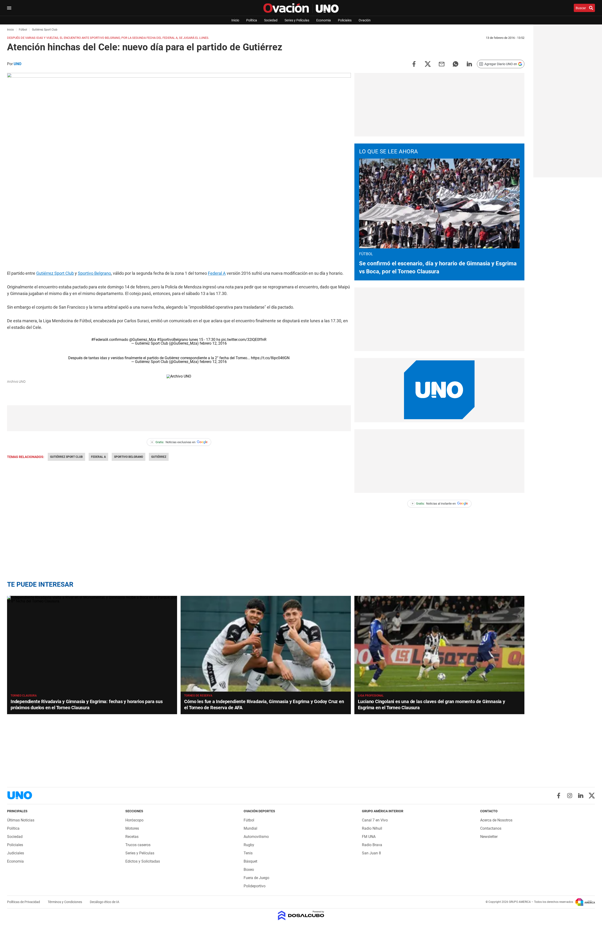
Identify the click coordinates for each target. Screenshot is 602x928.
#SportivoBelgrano (172, 339)
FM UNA (369, 836)
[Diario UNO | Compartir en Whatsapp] (455, 63)
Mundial (250, 828)
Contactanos (490, 828)
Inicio (235, 20)
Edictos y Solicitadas (142, 861)
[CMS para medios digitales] (301, 916)
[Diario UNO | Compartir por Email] (441, 63)
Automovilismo (256, 836)
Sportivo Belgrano (94, 273)
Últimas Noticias (20, 820)
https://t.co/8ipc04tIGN (270, 358)
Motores (132, 828)
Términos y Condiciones (65, 902)
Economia (323, 20)
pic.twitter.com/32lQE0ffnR (243, 339)
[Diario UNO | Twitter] (592, 795)
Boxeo (249, 869)
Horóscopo (134, 820)
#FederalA (99, 339)
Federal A (217, 273)
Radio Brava (372, 845)
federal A (98, 456)
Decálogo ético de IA (104, 902)
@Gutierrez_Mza (142, 339)
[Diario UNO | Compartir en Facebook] (414, 63)
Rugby (249, 845)
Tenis (248, 853)
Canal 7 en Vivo (375, 820)
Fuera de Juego (256, 878)
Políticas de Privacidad (24, 902)
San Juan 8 (371, 853)
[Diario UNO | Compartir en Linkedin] (469, 63)
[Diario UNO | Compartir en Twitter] (428, 63)
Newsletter (489, 836)
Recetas (132, 836)
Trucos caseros (137, 845)
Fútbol (249, 820)
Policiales (345, 20)
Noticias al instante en (434, 503)
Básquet (250, 861)
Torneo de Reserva (198, 695)
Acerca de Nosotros (496, 820)
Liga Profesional (371, 695)
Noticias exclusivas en (173, 442)
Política (251, 20)
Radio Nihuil (372, 828)
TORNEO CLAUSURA (24, 695)
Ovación (365, 20)
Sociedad (270, 20)
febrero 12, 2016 (213, 343)
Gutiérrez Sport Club (55, 273)
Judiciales (15, 853)
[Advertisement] (179, 418)
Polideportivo (254, 886)
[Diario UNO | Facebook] (558, 795)
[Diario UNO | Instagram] (569, 795)
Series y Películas (297, 20)
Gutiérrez (158, 456)
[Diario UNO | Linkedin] (581, 795)
